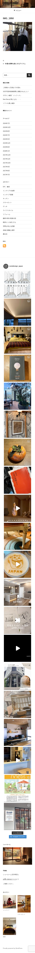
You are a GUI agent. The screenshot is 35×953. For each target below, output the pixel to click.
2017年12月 (6, 155)
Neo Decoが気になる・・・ (12, 99)
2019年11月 (6, 143)
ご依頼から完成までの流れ (11, 87)
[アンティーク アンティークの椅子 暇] (17, 536)
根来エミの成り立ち (9, 222)
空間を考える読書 (9, 226)
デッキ (5, 206)
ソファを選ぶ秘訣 (9, 103)
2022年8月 (6, 131)
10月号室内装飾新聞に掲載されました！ (16, 91)
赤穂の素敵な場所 (9, 230)
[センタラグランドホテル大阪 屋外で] (17, 396)
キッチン (6, 198)
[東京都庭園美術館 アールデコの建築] (17, 424)
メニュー (18, 10)
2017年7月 (6, 174)
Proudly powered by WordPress (12, 948)
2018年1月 (6, 151)
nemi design (10, 3)
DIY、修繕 (6, 187)
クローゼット (7, 202)
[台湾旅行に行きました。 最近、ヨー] (17, 480)
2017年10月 (6, 163)
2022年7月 (6, 135)
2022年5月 (6, 139)
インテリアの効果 (9, 190)
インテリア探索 (8, 194)
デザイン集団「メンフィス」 (12, 95)
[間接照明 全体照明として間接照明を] (17, 312)
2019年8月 (6, 147)
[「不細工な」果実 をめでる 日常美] (17, 452)
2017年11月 (6, 159)
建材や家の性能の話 (9, 218)
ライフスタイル (8, 210)
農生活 (5, 234)
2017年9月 (6, 167)
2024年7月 (6, 123)
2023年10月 (6, 127)
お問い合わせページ (9, 879)
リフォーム (6, 214)
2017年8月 (6, 170)
